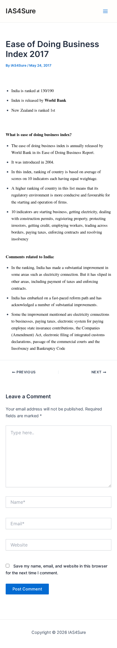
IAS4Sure (21, 11)
